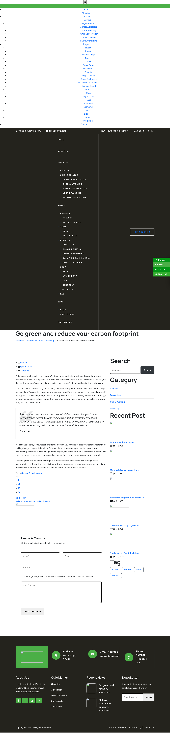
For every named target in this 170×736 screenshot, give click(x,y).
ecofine (24, 362)
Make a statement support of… (124, 470)
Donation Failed (89, 86)
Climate (32, 473)
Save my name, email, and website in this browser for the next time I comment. (59, 576)
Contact (123, 131)
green (39, 473)
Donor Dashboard (89, 79)
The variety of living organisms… (125, 525)
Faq (87, 110)
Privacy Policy (135, 727)
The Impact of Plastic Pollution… (125, 553)
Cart (89, 100)
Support (112, 131)
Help (103, 131)
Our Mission (56, 689)
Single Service (87, 23)
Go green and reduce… (106, 687)
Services (86, 16)
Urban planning (89, 37)
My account (89, 96)
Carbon (24, 473)
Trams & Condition (117, 727)
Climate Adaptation (88, 26)
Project (87, 47)
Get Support (161, 274)
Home (86, 9)
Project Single (88, 54)
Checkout (88, 103)
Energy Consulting (88, 40)
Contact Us (86, 124)
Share (18, 476)
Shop (87, 89)
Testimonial (87, 106)
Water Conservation (89, 33)
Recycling (24, 370)
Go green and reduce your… (123, 442)
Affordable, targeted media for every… (128, 497)
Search (147, 370)
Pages (86, 44)
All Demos (160, 260)
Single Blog (88, 120)
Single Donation (89, 75)
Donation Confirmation (88, 82)
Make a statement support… (105, 703)
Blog (86, 113)
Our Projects (57, 701)
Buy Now (159, 264)
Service (87, 20)
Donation (87, 68)
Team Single (88, 65)
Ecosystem (115, 395)
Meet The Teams (59, 695)
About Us (86, 13)
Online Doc (160, 269)
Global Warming (89, 30)
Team (87, 58)
